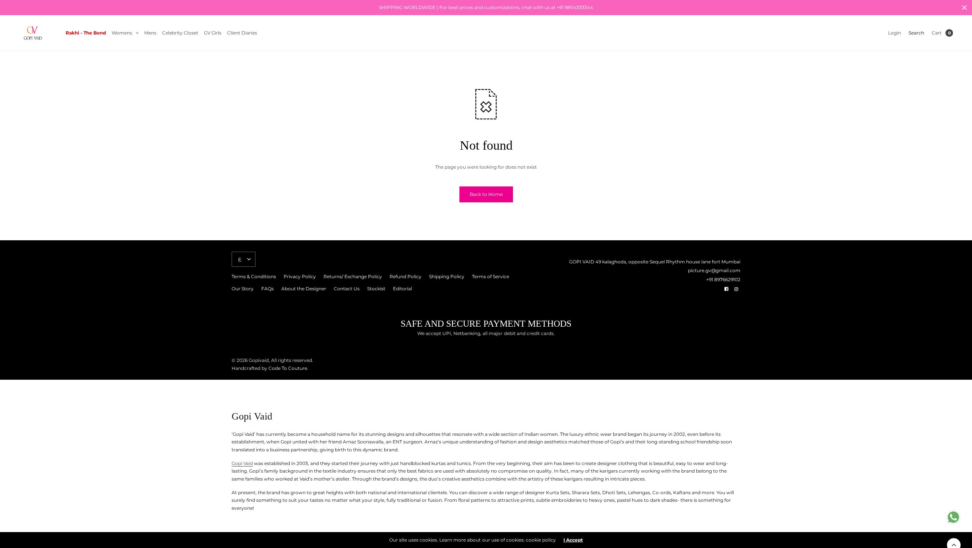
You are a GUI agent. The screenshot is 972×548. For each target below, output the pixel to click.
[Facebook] (726, 289)
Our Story (243, 288)
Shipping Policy (446, 276)
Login (894, 33)
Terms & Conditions (254, 276)
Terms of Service (490, 276)
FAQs (267, 288)
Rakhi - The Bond (86, 33)
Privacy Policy (300, 276)
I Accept (573, 540)
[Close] (964, 7)
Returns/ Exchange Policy (352, 276)
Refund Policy (405, 276)
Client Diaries (242, 33)
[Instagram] (736, 289)
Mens (150, 33)
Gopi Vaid (242, 463)
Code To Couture (287, 368)
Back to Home (486, 194)
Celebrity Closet (180, 33)
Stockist (376, 288)
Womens (122, 33)
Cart (937, 33)
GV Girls (212, 33)
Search (916, 33)
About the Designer (303, 288)
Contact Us (347, 288)
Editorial (402, 288)
